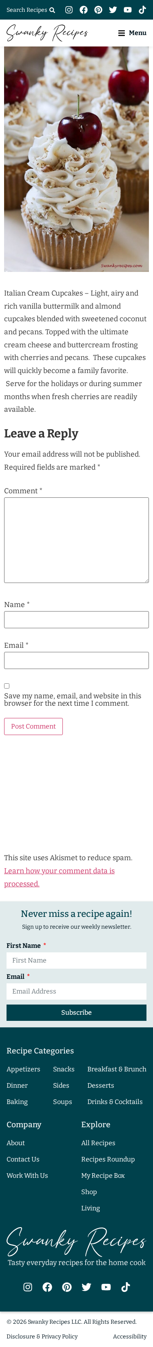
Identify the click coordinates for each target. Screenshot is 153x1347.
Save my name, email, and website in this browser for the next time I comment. (72, 700)
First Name (24, 946)
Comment (23, 491)
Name (17, 605)
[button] (132, 33)
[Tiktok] (142, 10)
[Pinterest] (98, 10)
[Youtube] (128, 10)
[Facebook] (84, 10)
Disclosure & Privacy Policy (42, 1336)
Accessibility (129, 1336)
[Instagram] (69, 10)
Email (16, 645)
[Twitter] (113, 10)
